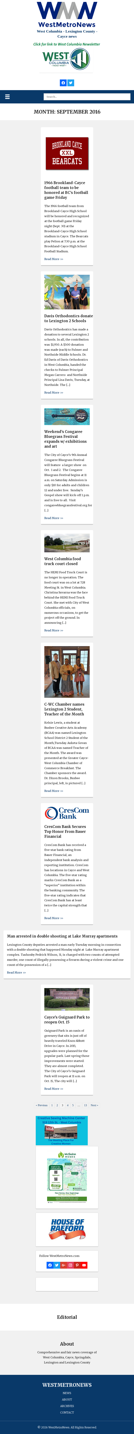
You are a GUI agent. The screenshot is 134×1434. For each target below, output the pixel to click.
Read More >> (53, 259)
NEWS (67, 1393)
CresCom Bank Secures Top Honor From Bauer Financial (65, 831)
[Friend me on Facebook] (63, 82)
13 (85, 1105)
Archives (67, 1406)
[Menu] (7, 97)
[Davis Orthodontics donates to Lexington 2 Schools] (67, 308)
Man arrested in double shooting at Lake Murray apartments (62, 936)
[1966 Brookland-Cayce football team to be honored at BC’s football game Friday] (67, 175)
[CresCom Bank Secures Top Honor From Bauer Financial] (67, 819)
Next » (94, 1105)
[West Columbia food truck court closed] (67, 551)
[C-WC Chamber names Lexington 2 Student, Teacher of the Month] (67, 696)
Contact (67, 1412)
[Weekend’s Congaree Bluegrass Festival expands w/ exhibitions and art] (67, 424)
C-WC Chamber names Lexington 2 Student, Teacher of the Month (64, 709)
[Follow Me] (70, 82)
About (67, 1399)
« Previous (41, 1105)
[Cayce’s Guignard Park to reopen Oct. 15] (67, 1009)
